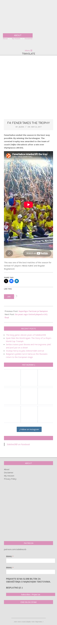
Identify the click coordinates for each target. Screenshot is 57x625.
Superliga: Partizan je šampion (33, 311)
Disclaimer (8, 472)
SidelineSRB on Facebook (28, 438)
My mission (9, 475)
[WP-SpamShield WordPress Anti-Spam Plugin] (13, 611)
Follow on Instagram (29, 429)
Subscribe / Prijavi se (30, 594)
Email (9, 556)
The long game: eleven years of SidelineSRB (26, 335)
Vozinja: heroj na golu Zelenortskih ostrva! (25, 350)
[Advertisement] (28, 87)
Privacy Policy (10, 478)
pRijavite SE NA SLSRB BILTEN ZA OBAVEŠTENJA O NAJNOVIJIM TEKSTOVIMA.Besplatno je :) (28, 583)
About (6, 469)
